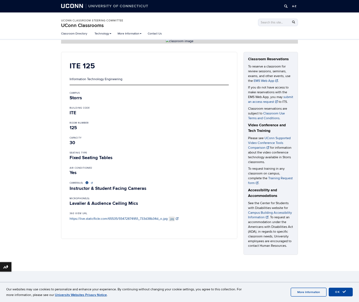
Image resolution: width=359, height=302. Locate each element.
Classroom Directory (74, 33)
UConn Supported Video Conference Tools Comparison (269, 143)
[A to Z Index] (294, 6)
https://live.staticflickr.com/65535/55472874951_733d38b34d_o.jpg (122, 219)
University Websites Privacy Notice (81, 295)
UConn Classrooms (82, 25)
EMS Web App (264, 81)
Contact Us (155, 33)
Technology (102, 33)
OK (338, 292)
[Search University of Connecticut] (286, 6)
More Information (308, 292)
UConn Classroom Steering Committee (92, 20)
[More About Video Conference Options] (88, 183)
